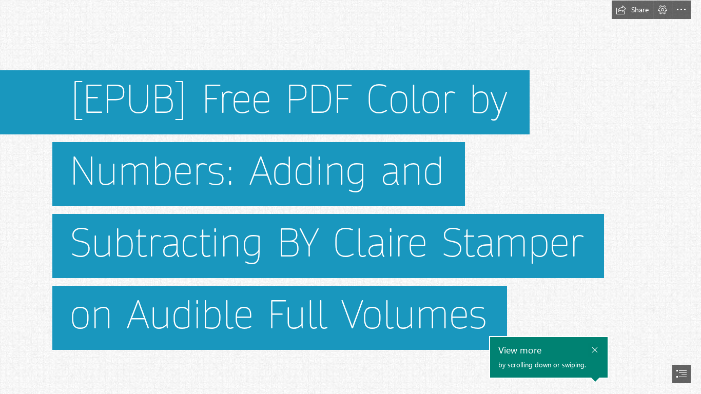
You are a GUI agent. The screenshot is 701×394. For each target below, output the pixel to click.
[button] (632, 10)
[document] (350, 197)
